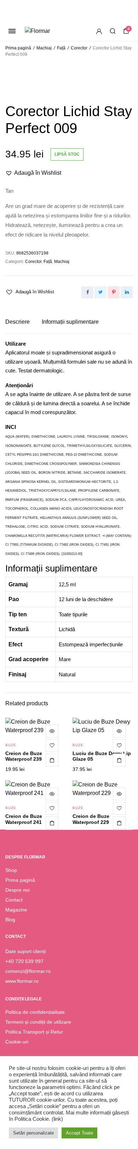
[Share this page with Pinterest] (114, 292)
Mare (65, 659)
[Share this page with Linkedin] (127, 292)
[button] (33, 173)
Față (61, 48)
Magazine (16, 909)
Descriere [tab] (17, 322)
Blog (10, 919)
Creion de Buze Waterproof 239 (23, 756)
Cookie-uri (16, 1042)
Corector (79, 48)
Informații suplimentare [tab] (70, 322)
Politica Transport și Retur (34, 1032)
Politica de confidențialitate (35, 1012)
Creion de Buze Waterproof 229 (91, 819)
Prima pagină (18, 48)
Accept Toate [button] (79, 1133)
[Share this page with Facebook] (87, 292)
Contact (14, 900)
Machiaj (44, 48)
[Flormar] (49, 31)
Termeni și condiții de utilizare (38, 1022)
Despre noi (17, 890)
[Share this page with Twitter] (100, 292)
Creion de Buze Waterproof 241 (23, 819)
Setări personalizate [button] (33, 1133)
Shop (11, 870)
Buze (10, 745)
